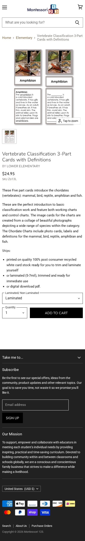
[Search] (77, 22)
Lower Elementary (23, 166)
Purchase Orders (42, 525)
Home (6, 38)
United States (19, 489)
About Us (21, 525)
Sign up (12, 418)
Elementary (24, 38)
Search (6, 525)
